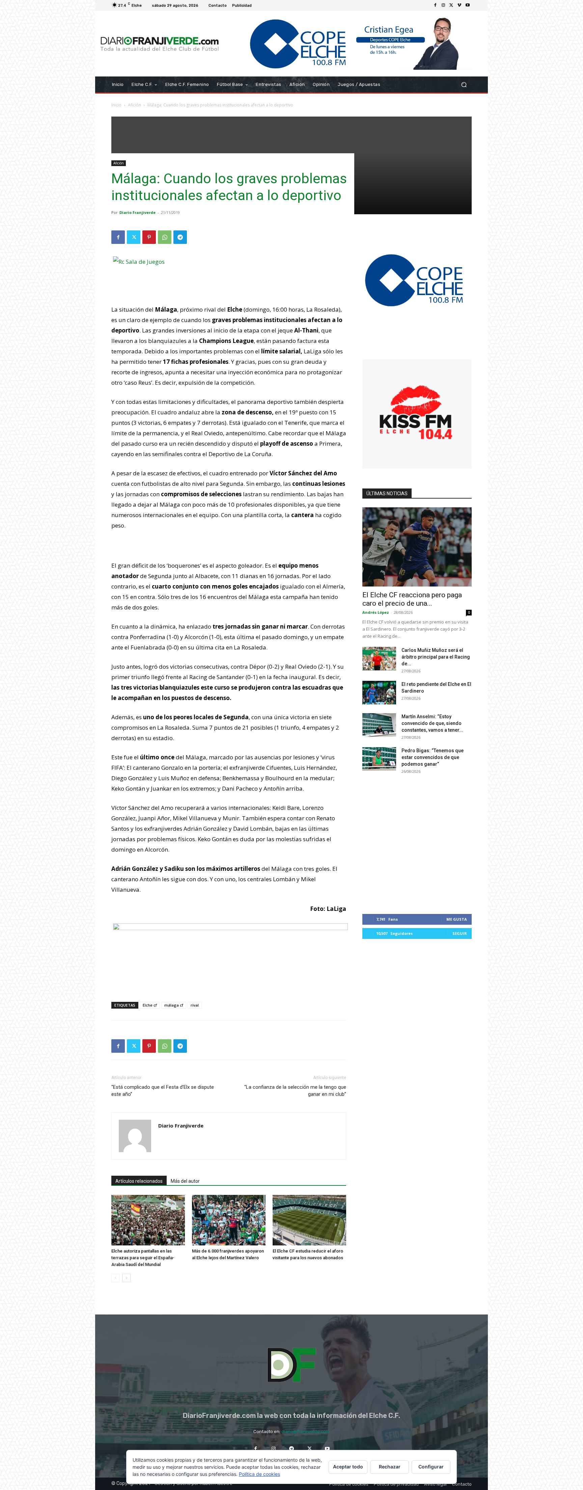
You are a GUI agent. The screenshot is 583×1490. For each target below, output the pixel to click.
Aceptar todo (348, 1466)
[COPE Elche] (348, 44)
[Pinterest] (149, 237)
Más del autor (185, 1181)
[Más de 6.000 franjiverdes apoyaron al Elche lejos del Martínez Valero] (229, 1220)
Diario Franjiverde (137, 212)
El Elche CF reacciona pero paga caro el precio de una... (412, 599)
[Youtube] (468, 5)
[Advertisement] (229, 979)
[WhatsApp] (164, 237)
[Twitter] (451, 5)
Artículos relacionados (139, 1181)
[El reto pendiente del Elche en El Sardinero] (379, 692)
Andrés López (375, 612)
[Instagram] (443, 5)
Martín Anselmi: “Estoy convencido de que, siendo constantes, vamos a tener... (432, 723)
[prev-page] (115, 1278)
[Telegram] (180, 237)
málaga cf (173, 1005)
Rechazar (389, 1466)
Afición (134, 105)
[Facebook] (435, 5)
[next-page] (126, 1278)
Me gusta (456, 919)
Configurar (431, 1466)
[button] (464, 85)
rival (195, 1005)
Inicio (116, 105)
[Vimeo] (459, 5)
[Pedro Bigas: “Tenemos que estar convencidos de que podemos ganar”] (379, 759)
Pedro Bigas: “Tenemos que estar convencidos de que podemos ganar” (432, 757)
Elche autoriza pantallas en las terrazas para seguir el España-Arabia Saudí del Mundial (142, 1257)
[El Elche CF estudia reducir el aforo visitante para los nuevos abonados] (309, 1220)
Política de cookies (259, 1474)
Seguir (459, 933)
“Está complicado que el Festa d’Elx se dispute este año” (162, 1090)
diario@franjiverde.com (305, 1431)
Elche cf (150, 1005)
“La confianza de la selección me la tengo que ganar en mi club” (295, 1090)
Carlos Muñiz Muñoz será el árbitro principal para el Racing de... (435, 656)
